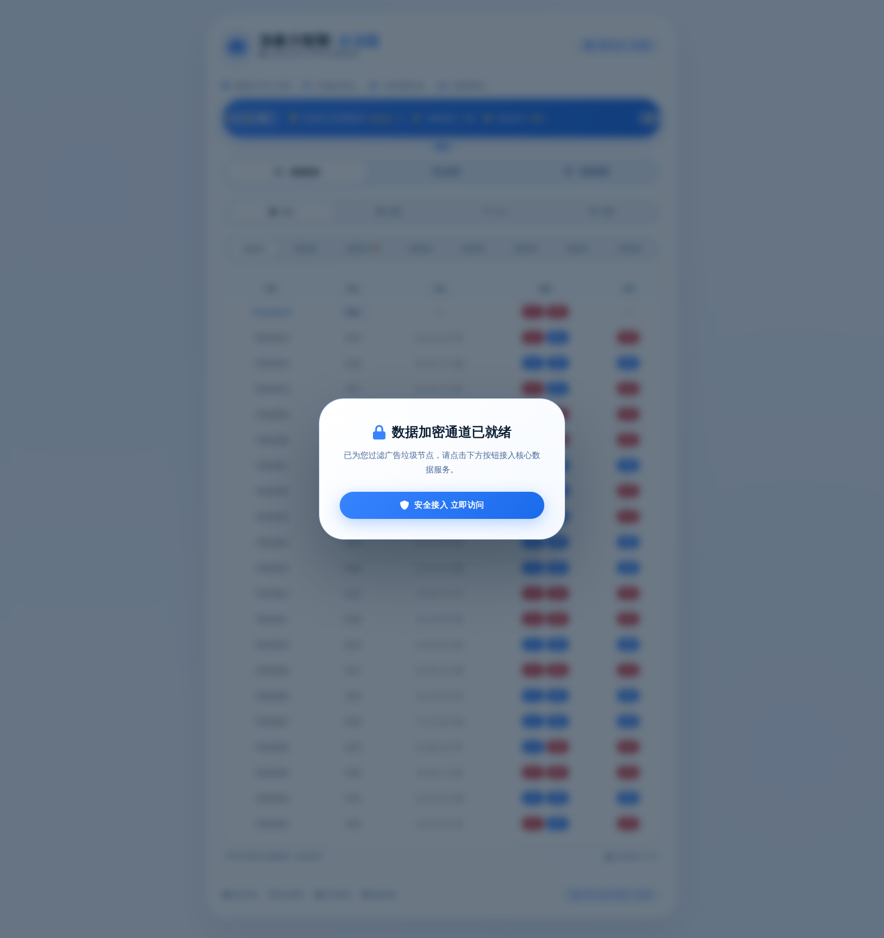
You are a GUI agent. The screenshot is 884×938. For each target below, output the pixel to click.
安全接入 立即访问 (449, 504)
